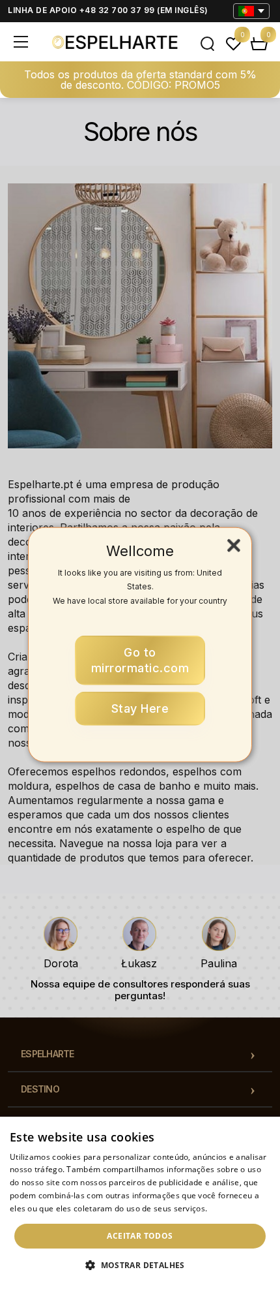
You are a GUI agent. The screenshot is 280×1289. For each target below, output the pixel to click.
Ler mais (226, 1208)
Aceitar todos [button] (140, 1235)
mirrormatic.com (140, 660)
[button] (140, 1265)
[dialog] (140, 1203)
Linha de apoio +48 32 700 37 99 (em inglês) (108, 10)
